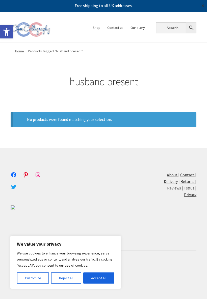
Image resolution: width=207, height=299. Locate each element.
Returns (187, 181)
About (172, 174)
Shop (96, 27)
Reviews (174, 187)
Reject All (66, 278)
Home (19, 51)
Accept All (98, 278)
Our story (138, 27)
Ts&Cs (189, 187)
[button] (6, 31)
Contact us (115, 27)
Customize (33, 278)
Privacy (190, 194)
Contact (187, 174)
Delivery (171, 181)
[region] (65, 262)
